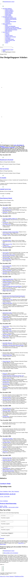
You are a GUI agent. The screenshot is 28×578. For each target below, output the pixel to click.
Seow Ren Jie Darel (7, 397)
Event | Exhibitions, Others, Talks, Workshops (9, 491)
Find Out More (8, 15)
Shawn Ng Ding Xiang (7, 303)
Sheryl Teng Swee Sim (7, 244)
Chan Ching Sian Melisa (8, 438)
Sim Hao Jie (5, 212)
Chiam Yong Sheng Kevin (8, 279)
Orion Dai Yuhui (6, 257)
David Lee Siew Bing (7, 457)
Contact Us (7, 41)
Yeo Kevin (5, 387)
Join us (6, 42)
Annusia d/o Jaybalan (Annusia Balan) (10, 231)
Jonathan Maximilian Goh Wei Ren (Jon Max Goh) (13, 375)
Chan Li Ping (5, 207)
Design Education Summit (10, 21)
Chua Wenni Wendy (7, 240)
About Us (7, 33)
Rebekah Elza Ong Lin (7, 299)
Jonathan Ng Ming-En (7, 281)
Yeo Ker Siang (6, 336)
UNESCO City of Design (10, 36)
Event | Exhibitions (4, 500)
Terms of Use (21, 543)
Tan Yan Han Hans (6, 468)
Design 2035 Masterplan (10, 26)
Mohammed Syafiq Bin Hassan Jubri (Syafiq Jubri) (13, 345)
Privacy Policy (3, 544)
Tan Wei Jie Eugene (7, 246)
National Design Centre (10, 40)
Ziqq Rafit (5, 272)
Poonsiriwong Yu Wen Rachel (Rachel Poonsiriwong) (14, 296)
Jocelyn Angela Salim (7, 265)
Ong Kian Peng (6, 381)
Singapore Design (9, 35)
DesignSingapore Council (8, 49)
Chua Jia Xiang (6, 326)
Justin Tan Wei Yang (7, 379)
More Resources (8, 30)
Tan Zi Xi (5, 446)
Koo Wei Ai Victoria (7, 328)
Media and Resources (7, 23)
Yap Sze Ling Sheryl (7, 334)
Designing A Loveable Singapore (12, 27)
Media (6, 25)
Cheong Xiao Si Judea (7, 312)
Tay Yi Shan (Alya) (7, 224)
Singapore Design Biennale (10, 19)
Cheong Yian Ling (6, 361)
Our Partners (7, 37)
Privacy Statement (10, 576)
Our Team (7, 34)
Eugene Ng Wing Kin (7, 460)
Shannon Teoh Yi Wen (7, 289)
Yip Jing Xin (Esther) (7, 270)
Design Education (9, 12)
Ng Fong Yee (5, 222)
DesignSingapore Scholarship (8, 147)
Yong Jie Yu (5, 451)
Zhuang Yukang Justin (7, 355)
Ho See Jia (5, 373)
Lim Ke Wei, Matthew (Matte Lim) (10, 218)
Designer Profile (3, 54)
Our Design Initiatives (7, 8)
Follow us (2, 564)
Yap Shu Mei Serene (7, 259)
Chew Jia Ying (6, 252)
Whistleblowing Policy (19, 576)
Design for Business (9, 10)
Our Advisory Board (9, 39)
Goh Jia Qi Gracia (6, 234)
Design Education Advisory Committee (13, 28)
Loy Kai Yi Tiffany (6, 283)
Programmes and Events (8, 16)
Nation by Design (9, 9)
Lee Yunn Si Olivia (6, 442)
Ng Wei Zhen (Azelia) (7, 330)
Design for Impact (9, 13)
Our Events (7, 22)
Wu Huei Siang (6, 416)
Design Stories (8, 14)
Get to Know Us (6, 32)
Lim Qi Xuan (5, 316)
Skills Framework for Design (11, 29)
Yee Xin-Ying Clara (7, 399)
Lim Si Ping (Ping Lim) (7, 342)
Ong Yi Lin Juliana (6, 410)
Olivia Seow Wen (6, 268)
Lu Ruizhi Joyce (6, 318)
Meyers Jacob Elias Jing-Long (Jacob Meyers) (12, 286)
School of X (7, 20)
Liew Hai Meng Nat (7, 210)
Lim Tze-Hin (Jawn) (7, 408)
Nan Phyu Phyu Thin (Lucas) (9, 254)
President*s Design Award (10, 17)
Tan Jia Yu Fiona (6, 384)
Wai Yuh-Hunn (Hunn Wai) (8, 470)
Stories (4, 50)
